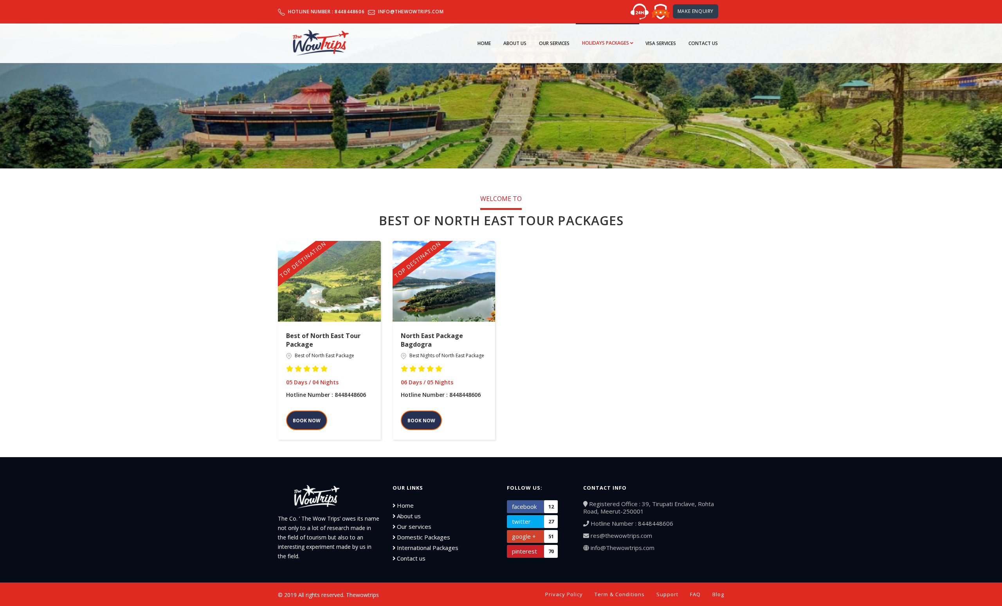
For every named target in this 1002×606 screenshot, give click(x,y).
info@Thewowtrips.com (621, 548)
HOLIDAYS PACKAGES (606, 43)
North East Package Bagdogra (432, 340)
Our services (413, 526)
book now (307, 420)
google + (533, 536)
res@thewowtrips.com (620, 535)
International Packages (426, 548)
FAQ (695, 594)
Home (484, 43)
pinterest (533, 551)
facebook (533, 506)
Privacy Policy (564, 594)
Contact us (410, 558)
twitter (533, 521)
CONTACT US (703, 43)
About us (408, 516)
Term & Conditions (620, 594)
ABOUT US (514, 43)
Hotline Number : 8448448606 (326, 11)
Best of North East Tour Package (323, 340)
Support (667, 594)
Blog (718, 594)
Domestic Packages (422, 537)
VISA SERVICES (660, 43)
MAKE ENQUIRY (696, 11)
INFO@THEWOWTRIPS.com (410, 11)
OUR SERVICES (554, 43)
